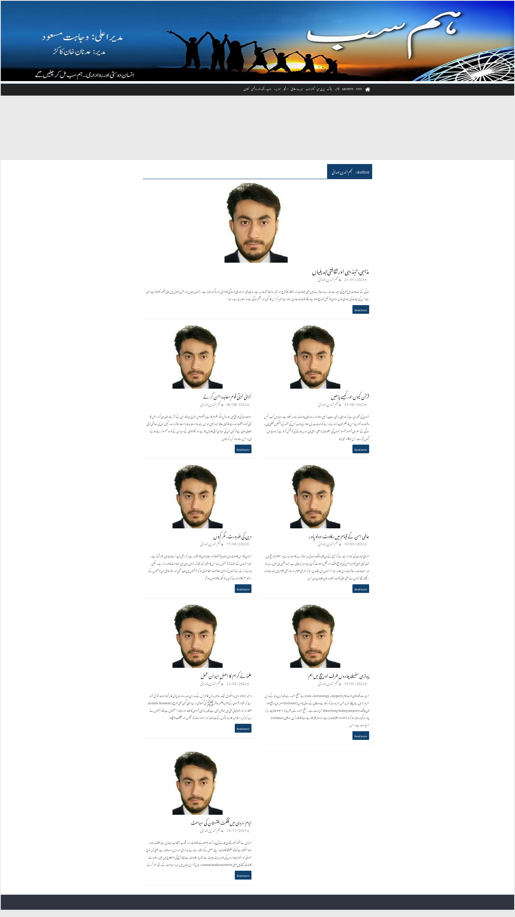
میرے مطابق (297, 88)
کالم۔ (336, 88)
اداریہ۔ (277, 88)
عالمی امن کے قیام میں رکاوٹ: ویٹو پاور (339, 535)
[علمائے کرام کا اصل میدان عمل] (198, 608)
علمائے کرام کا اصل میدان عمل (226, 674)
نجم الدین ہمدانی (328, 278)
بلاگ (329, 88)
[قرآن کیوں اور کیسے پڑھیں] (316, 329)
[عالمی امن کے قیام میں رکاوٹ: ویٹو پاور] (316, 468)
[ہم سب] (257, 41)
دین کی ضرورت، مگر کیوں (232, 535)
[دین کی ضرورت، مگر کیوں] (198, 468)
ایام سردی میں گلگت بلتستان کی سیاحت (221, 821)
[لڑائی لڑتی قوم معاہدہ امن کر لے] (198, 329)
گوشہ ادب (310, 88)
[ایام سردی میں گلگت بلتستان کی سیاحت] (198, 755)
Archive (347, 88)
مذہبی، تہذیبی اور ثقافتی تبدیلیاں (340, 270)
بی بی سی (320, 88)
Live (359, 88)
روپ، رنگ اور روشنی (261, 88)
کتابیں (246, 88)
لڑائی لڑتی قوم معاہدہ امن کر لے (227, 395)
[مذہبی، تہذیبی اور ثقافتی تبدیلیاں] (257, 186)
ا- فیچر (285, 88)
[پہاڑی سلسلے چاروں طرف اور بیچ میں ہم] (316, 608)
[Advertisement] (257, 130)
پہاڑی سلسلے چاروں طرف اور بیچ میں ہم (338, 674)
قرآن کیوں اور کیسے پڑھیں (350, 395)
